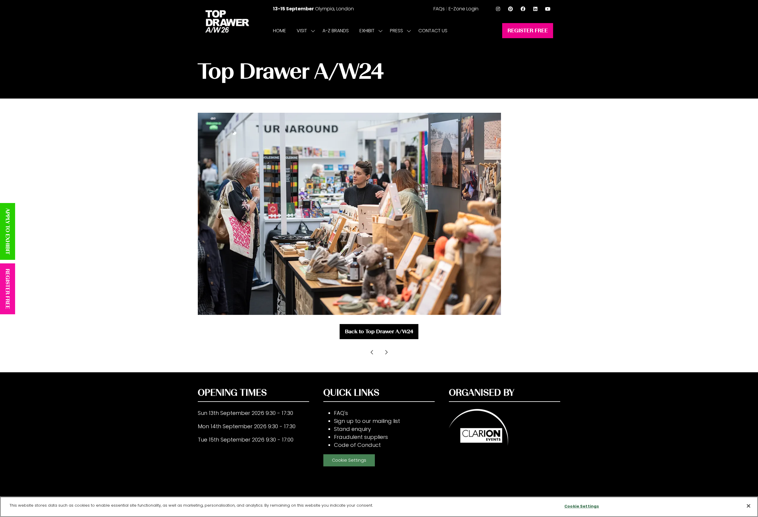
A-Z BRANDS (335, 30)
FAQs (439, 8)
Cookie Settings (349, 460)
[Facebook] (523, 9)
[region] (379, 507)
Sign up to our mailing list (367, 421)
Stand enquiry (352, 429)
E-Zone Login (463, 8)
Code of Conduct (357, 445)
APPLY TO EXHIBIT (7, 231)
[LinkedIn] (535, 9)
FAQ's (341, 413)
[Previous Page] (372, 352)
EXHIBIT (367, 30)
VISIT (302, 30)
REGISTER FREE (7, 289)
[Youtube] (547, 9)
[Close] (748, 505)
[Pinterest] (510, 9)
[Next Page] (386, 352)
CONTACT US (432, 30)
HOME (279, 30)
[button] (527, 30)
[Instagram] (498, 9)
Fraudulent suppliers (361, 437)
